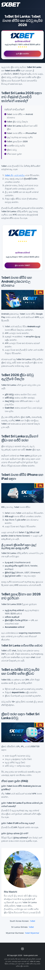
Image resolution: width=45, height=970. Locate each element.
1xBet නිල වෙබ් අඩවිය (15, 175)
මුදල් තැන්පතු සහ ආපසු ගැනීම (20, 137)
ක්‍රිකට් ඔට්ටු (12, 150)
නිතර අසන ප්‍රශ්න (14, 154)
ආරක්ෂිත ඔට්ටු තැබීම (16, 145)
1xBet (32, 921)
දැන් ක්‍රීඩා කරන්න (22, 53)
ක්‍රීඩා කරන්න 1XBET (22, 265)
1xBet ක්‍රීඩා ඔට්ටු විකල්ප (17, 122)
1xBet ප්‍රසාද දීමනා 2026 (17, 141)
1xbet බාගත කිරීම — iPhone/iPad (21, 133)
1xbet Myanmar (32, 933)
